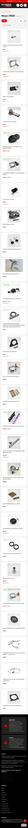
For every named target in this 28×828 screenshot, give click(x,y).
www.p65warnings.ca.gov (19, 747)
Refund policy (4, 803)
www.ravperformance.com (7, 777)
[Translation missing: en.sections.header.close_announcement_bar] (27, 1)
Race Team (4, 794)
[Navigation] (25, 5)
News (2, 790)
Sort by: (4, 25)
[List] (25, 20)
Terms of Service (5, 810)
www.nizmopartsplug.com (7, 779)
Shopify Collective (5, 812)
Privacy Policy (4, 805)
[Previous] (3, 1)
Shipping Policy (5, 808)
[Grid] (20, 20)
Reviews (3, 801)
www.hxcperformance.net (7, 776)
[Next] (25, 1)
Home (2, 11)
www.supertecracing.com (7, 780)
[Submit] (25, 820)
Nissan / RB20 (8, 11)
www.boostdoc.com (6, 774)
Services (3, 797)
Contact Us (4, 799)
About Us (3, 792)
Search (3, 788)
